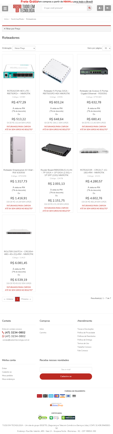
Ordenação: (7, 48)
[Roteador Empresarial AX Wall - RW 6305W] (18, 150)
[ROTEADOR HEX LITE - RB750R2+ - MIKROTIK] (18, 71)
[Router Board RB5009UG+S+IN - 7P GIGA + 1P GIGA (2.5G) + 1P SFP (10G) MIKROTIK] (56, 150)
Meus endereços (8, 379)
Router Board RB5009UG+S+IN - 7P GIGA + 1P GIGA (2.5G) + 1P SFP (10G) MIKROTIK (56, 172)
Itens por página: (95, 48)
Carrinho (43, 332)
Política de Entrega (84, 340)
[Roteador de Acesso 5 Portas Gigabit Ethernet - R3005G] (94, 71)
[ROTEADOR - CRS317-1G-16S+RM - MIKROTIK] (94, 150)
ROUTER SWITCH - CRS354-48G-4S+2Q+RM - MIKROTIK (19, 253)
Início (42, 329)
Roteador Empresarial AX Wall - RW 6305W (18, 171)
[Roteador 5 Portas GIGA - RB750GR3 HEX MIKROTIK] (56, 71)
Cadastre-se (7, 372)
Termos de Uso (83, 343)
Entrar (4, 368)
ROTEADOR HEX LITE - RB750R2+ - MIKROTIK (18, 92)
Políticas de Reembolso (86, 336)
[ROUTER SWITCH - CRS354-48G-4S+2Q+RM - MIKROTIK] (18, 231)
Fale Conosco (82, 350)
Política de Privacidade (86, 332)
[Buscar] (89, 8)
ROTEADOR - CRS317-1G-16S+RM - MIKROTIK (94, 171)
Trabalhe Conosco (84, 347)
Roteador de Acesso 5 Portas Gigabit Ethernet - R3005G (94, 92)
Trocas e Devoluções (85, 329)
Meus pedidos (7, 375)
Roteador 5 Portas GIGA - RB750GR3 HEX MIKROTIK (56, 92)
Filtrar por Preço (13, 28)
